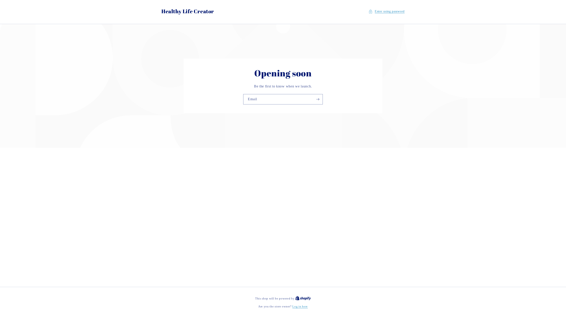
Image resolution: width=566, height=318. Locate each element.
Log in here (300, 306)
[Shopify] (303, 298)
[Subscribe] (318, 99)
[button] (387, 11)
